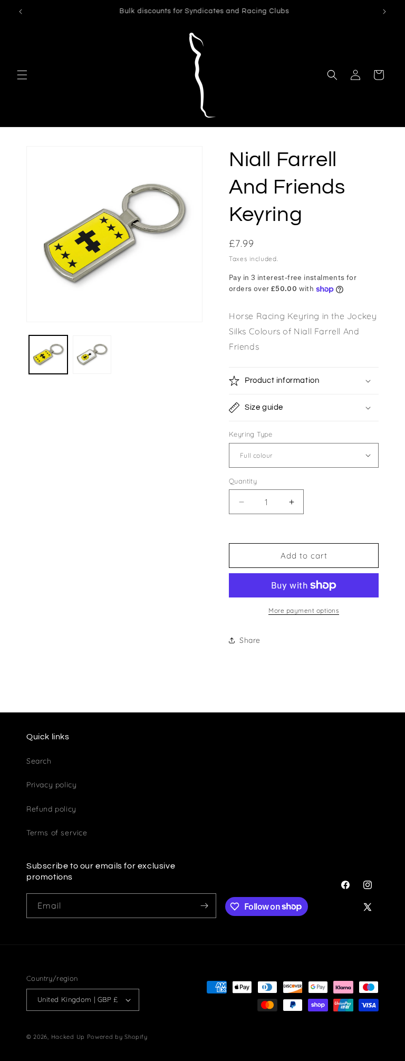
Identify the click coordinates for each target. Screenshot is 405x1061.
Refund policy (51, 809)
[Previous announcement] (20, 11)
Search (39, 761)
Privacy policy (51, 784)
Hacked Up (68, 1036)
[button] (22, 74)
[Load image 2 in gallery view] (92, 354)
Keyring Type (251, 434)
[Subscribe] (204, 905)
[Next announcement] (384, 11)
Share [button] (250, 640)
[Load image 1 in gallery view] (48, 354)
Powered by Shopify (117, 1036)
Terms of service (57, 832)
